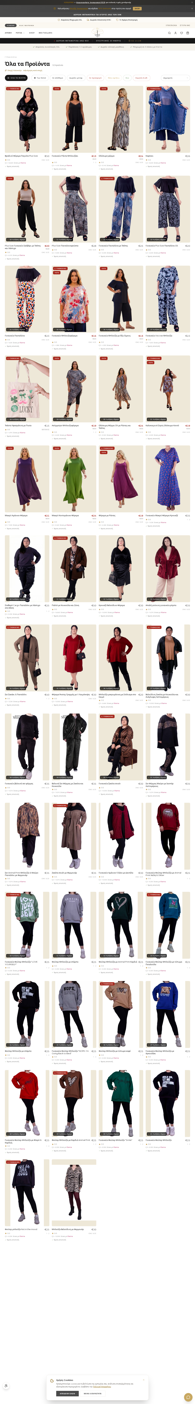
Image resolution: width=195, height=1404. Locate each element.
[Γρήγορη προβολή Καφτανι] (186, 95)
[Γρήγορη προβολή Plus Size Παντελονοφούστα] (92, 185)
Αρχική (8, 33)
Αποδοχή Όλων (67, 1394)
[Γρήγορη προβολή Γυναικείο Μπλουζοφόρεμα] (92, 275)
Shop (137, 9)
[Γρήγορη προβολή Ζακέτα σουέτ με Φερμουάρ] (92, 812)
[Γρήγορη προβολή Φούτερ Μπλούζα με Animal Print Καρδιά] (139, 901)
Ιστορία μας (185, 25)
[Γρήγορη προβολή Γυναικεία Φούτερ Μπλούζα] (186, 1079)
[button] (175, 33)
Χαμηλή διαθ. (141, 78)
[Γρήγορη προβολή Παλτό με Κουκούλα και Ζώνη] (92, 544)
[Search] (169, 33)
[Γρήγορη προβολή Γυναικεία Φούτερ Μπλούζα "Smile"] (139, 1079)
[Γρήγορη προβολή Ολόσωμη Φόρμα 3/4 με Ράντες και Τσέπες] (139, 364)
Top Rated (41, 78)
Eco (127, 78)
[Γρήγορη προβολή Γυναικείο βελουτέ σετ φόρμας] (45, 723)
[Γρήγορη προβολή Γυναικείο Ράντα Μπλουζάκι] (92, 95)
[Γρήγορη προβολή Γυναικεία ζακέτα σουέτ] (139, 723)
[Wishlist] (181, 33)
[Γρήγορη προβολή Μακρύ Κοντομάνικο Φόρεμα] (92, 454)
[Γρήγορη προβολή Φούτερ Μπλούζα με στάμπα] (92, 901)
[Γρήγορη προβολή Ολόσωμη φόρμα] (139, 95)
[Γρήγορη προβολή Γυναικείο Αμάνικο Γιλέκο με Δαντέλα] (139, 812)
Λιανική (10, 25)
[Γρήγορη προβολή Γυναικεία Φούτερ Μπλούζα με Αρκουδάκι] (186, 990)
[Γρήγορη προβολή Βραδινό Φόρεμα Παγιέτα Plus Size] (45, 95)
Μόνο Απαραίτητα (93, 1394)
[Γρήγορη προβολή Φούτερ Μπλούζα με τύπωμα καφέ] (139, 990)
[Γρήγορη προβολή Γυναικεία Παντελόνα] (45, 275)
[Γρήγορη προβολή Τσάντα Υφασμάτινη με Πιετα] (45, 364)
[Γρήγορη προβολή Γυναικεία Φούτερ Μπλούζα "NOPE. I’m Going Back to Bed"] (92, 990)
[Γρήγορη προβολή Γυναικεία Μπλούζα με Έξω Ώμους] (139, 275)
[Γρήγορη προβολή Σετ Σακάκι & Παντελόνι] (45, 634)
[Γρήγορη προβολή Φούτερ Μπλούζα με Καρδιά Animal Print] (92, 1079)
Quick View (41, 142)
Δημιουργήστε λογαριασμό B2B (90, 2)
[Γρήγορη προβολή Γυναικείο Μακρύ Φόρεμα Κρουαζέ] (186, 454)
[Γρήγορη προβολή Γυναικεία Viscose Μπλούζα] (186, 275)
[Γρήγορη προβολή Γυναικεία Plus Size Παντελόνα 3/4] (186, 185)
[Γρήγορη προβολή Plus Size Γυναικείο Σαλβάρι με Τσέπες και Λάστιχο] (45, 185)
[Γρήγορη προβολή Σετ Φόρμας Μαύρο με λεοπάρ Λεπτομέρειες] (186, 723)
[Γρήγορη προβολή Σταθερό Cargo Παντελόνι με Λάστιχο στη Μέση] (45, 544)
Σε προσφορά (95, 78)
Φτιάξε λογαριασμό (79, 8)
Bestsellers (45, 33)
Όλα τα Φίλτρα (18, 78)
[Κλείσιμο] (192, 2)
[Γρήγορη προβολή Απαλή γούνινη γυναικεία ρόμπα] (186, 544)
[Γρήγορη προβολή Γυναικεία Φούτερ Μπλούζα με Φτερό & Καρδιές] (45, 1079)
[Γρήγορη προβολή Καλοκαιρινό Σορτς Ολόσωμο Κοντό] (186, 364)
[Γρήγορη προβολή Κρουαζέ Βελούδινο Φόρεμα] (139, 544)
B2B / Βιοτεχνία (26, 25)
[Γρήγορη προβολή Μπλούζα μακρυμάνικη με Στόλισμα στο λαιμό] (139, 634)
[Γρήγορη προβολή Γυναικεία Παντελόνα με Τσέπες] (139, 185)
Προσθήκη (29, 147)
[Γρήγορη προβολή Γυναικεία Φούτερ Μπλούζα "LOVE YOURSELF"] (45, 901)
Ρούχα (19, 33)
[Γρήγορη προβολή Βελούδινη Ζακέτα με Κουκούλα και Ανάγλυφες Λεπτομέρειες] (186, 634)
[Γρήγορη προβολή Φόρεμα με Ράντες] (139, 454)
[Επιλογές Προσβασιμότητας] (6, 1385)
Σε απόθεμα (57, 78)
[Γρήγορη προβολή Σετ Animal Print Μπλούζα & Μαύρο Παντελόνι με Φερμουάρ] (45, 812)
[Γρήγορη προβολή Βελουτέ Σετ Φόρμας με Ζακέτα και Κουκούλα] (92, 723)
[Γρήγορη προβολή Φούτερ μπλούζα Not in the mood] (45, 1168)
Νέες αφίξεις (113, 78)
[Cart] (187, 33)
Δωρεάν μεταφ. (76, 78)
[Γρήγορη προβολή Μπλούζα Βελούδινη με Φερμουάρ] (92, 1168)
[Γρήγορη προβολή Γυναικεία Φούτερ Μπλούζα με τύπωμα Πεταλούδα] (186, 901)
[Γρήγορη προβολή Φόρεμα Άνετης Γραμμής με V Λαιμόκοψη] (92, 634)
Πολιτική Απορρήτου (102, 1387)
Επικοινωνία (171, 25)
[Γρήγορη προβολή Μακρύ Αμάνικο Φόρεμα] (45, 454)
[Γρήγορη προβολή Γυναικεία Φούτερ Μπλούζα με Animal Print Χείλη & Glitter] (186, 812)
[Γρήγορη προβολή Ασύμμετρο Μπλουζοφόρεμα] (92, 364)
